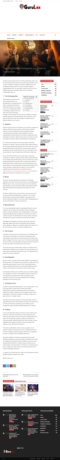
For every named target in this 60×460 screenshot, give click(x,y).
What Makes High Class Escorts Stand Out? (10, 375)
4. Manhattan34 (28, 103)
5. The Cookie (27, 105)
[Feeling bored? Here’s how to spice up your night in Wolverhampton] (8, 388)
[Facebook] (4, 365)
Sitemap (43, 458)
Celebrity (21, 35)
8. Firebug (26, 110)
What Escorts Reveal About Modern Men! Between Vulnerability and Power (44, 108)
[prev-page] (4, 398)
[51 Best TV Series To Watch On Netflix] (54, 185)
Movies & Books (10, 38)
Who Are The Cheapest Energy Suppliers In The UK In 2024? (33, 394)
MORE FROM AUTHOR (20, 381)
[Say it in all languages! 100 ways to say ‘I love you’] (54, 162)
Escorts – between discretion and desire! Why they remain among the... (45, 117)
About (17, 1)
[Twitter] (7, 365)
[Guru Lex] (30, 7)
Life (36, 35)
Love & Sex (42, 35)
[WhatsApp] (14, 365)
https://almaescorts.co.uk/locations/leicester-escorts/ (17, 171)
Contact (20, 1)
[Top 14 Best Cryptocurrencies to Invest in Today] (54, 178)
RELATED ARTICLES (8, 381)
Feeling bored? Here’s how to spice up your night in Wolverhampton (8, 394)
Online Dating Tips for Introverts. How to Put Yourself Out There (30, 375)
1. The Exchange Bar (29, 98)
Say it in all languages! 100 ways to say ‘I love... (45, 162)
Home (4, 41)
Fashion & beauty (29, 35)
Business (14, 35)
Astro (8, 35)
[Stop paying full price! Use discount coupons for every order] (20, 388)
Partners (38, 458)
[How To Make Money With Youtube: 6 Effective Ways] (54, 155)
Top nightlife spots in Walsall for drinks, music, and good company (45, 141)
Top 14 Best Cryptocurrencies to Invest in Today (45, 178)
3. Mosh (26, 101)
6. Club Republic (28, 106)
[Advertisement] (30, 22)
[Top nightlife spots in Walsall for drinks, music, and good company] (54, 141)
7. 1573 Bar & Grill (28, 108)
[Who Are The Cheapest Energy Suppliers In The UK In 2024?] (33, 388)
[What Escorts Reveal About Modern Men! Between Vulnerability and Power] (54, 107)
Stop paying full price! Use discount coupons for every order (20, 394)
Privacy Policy (32, 458)
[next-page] (6, 398)
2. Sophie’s (27, 100)
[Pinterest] (11, 365)
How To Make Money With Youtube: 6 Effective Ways (45, 155)
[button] (55, 35)
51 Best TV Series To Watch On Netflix (45, 184)
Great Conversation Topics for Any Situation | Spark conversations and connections (45, 170)
